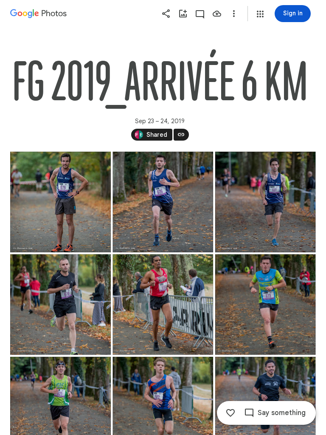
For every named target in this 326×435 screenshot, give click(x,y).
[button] (260, 14)
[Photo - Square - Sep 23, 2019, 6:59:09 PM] (265, 304)
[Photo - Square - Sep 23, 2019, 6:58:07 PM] (60, 304)
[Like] (230, 412)
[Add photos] (182, 13)
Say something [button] (282, 413)
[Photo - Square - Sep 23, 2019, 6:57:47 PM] (265, 202)
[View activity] (199, 13)
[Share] (165, 13)
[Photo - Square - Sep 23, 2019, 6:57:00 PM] (60, 202)
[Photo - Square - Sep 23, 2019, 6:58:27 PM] (162, 304)
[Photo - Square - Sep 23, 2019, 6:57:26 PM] (162, 202)
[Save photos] (216, 13)
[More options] (233, 13)
